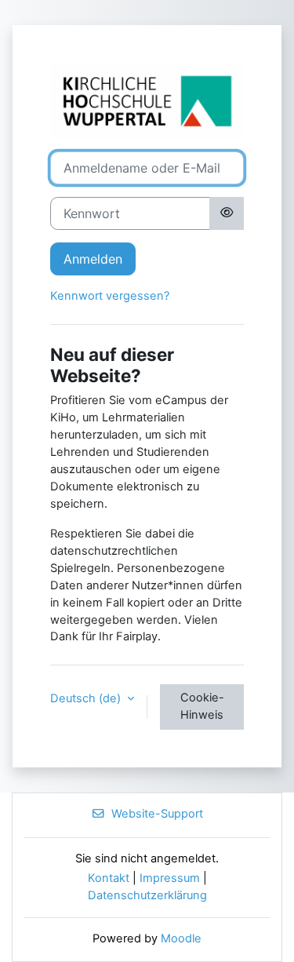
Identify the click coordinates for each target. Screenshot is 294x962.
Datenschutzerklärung (147, 895)
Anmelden (93, 259)
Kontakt (108, 878)
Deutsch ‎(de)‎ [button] (87, 698)
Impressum (170, 878)
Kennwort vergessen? (109, 296)
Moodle (181, 938)
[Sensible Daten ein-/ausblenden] (226, 213)
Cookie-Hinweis (202, 706)
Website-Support (157, 814)
